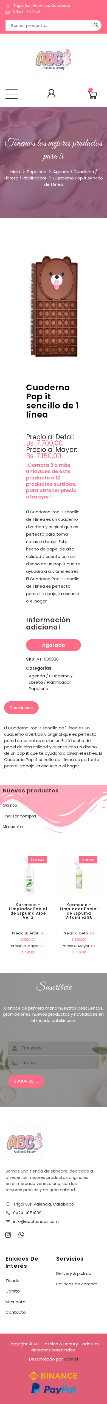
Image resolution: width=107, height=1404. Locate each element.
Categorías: (39, 668)
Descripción (21, 707)
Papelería (36, 172)
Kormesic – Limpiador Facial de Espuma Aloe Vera (28, 911)
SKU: (30, 659)
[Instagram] (8, 1234)
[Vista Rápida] (48, 855)
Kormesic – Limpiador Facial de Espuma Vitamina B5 (79, 911)
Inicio (15, 172)
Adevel (71, 1359)
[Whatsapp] (21, 1234)
